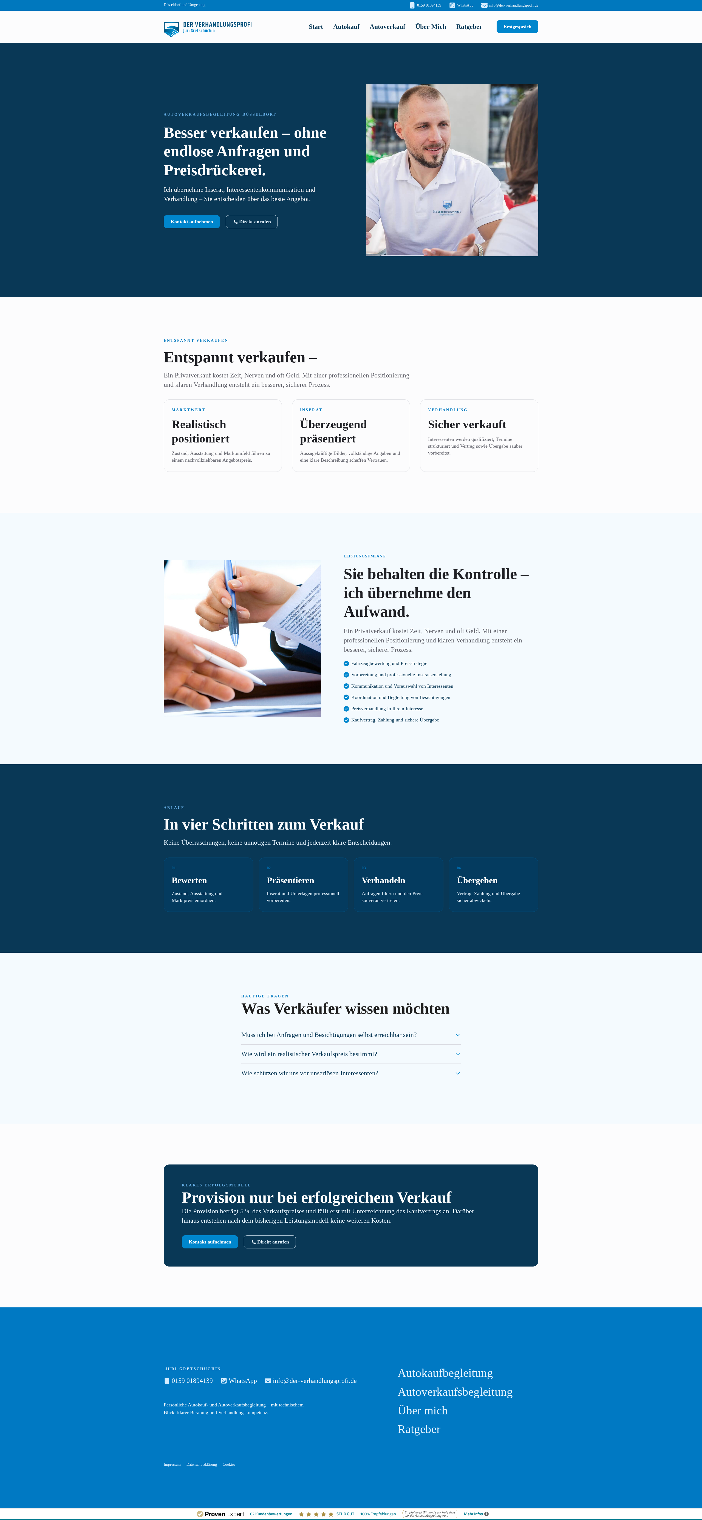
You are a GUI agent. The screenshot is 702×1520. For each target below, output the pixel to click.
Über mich (423, 1410)
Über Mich (430, 26)
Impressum (172, 1464)
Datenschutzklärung (201, 1464)
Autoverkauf (387, 26)
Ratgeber (469, 26)
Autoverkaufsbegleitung (455, 1391)
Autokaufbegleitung (445, 1372)
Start (316, 26)
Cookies (229, 1464)
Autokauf (346, 26)
